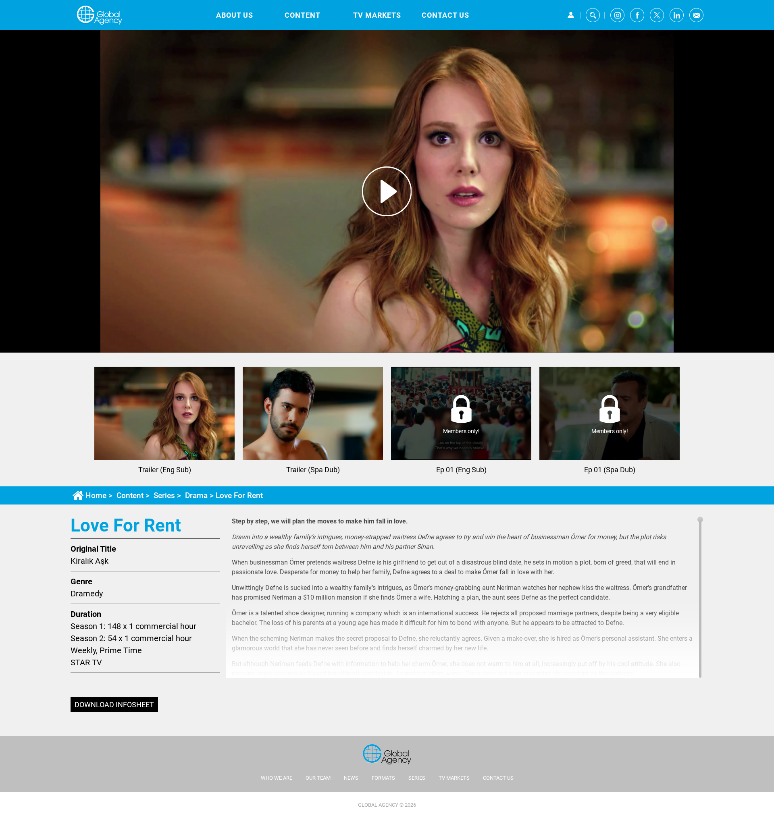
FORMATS (383, 778)
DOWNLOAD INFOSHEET (114, 704)
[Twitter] (657, 15)
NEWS (351, 778)
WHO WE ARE (276, 778)
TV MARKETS (377, 15)
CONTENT (302, 15)
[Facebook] (637, 15)
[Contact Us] (696, 15)
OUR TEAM (318, 778)
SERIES (416, 778)
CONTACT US (445, 15)
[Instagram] (617, 15)
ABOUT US (234, 15)
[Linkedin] (677, 15)
